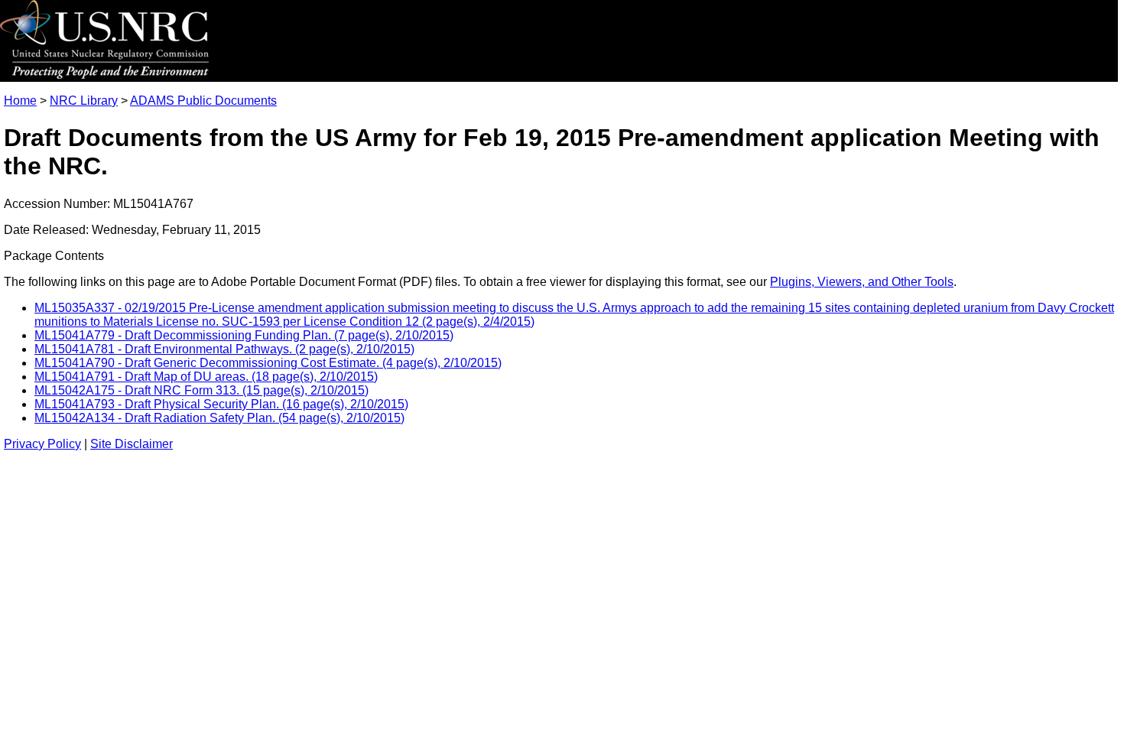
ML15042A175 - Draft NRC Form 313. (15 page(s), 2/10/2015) (201, 390)
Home (20, 100)
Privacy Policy (42, 443)
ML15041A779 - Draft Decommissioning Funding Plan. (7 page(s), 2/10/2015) (243, 335)
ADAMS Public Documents (203, 100)
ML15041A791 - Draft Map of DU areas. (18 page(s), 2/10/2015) (206, 376)
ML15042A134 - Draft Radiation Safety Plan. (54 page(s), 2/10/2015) (219, 417)
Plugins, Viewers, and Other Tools (861, 281)
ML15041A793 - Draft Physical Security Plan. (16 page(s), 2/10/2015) (221, 404)
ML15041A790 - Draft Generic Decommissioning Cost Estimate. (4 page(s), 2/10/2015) (268, 362)
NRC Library (84, 100)
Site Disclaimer (131, 443)
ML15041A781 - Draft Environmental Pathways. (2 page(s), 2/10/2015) (224, 349)
